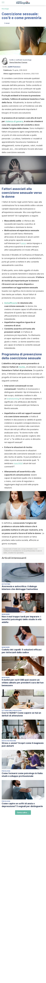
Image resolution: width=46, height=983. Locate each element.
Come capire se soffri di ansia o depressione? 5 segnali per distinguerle (22, 805)
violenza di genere (14, 121)
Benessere (6, 614)
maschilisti (18, 463)
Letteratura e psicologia (12, 710)
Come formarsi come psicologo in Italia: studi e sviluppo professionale (22, 774)
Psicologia (5, 9)
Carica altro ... (23, 812)
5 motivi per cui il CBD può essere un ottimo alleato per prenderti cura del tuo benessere (23, 683)
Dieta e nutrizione (9, 741)
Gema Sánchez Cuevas (18, 62)
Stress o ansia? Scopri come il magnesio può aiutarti (23, 744)
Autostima (6, 584)
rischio (22, 367)
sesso (23, 243)
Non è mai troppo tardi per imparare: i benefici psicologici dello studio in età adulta (21, 619)
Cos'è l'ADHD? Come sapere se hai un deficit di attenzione (21, 714)
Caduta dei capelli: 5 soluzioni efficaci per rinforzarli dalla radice (22, 651)
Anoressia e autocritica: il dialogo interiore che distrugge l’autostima (20, 587)
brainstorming (13, 399)
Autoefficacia (10, 303)
